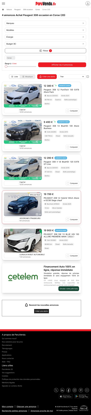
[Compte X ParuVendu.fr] (56, 390)
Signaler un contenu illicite (12, 386)
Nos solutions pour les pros (12, 342)
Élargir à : (10, 64)
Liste (16, 77)
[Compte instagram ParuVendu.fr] (75, 390)
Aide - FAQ (6, 362)
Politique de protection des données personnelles (21, 379)
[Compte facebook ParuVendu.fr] (68, 390)
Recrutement (7, 345)
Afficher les (62, 65)
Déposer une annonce (26, 406)
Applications (6, 355)
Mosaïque (29, 77)
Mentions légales (8, 382)
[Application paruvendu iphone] (66, 396)
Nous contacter (8, 358)
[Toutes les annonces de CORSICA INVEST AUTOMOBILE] (11, 255)
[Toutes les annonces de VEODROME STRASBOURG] (11, 219)
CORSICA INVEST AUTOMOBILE (32, 254)
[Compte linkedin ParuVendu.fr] (62, 390)
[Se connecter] (88, 3)
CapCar (22, 110)
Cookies (5, 376)
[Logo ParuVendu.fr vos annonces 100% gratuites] (46, 6)
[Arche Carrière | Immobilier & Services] (83, 408)
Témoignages (7, 348)
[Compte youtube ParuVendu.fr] (87, 390)
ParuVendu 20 (7, 369)
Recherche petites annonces (14, 411)
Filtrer (47, 50)
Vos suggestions (8, 373)
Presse (4, 352)
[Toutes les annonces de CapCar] (11, 110)
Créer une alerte (48, 77)
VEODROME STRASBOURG (30, 218)
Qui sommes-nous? (9, 338)
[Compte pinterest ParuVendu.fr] (81, 390)
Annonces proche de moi (42, 411)
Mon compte (7, 406)
